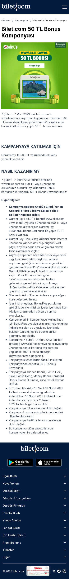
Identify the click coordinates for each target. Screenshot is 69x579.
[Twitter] (54, 571)
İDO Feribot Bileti (14, 535)
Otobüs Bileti (11, 490)
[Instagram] (64, 571)
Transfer (8, 550)
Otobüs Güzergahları (17, 498)
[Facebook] (59, 571)
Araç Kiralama (12, 542)
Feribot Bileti (11, 527)
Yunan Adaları (12, 520)
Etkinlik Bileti (11, 513)
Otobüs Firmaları (14, 505)
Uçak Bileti (10, 476)
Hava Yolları (11, 483)
